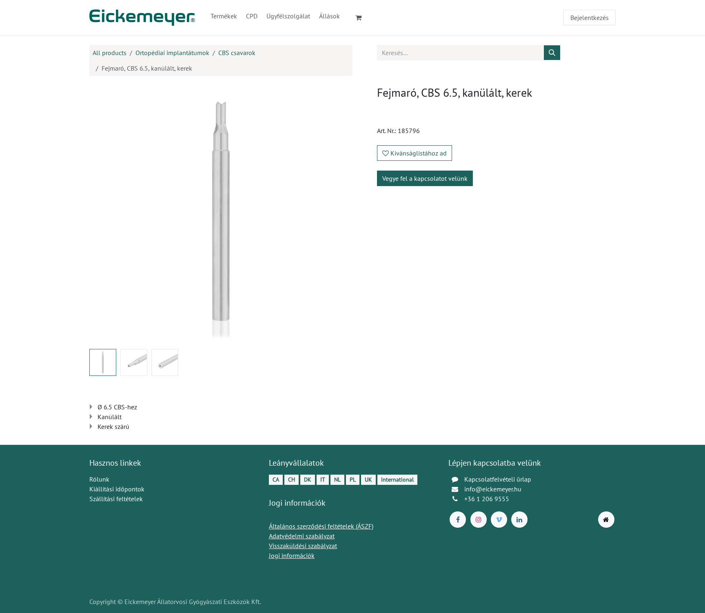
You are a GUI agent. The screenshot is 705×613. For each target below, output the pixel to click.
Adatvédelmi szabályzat (302, 536)
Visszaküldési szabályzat (303, 546)
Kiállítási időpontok (116, 489)
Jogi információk (292, 555)
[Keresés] (552, 52)
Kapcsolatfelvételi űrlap (497, 479)
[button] (102, 214)
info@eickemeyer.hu (492, 489)
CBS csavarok (236, 53)
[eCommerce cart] (362, 17)
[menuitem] (223, 16)
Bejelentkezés (589, 17)
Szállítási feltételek (116, 499)
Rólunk (99, 479)
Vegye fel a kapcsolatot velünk (425, 178)
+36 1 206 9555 (486, 499)
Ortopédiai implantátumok (172, 53)
